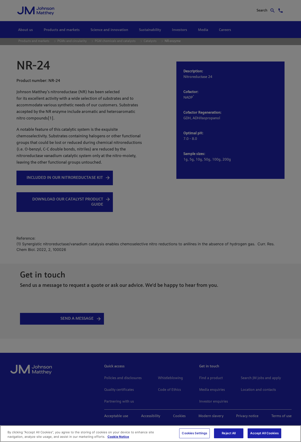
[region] (150, 433)
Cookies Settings (194, 433)
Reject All (229, 433)
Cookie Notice (118, 437)
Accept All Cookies (264, 433)
